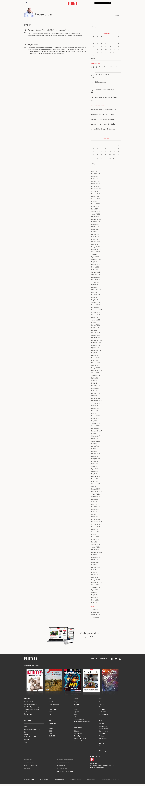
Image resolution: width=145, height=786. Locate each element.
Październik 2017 (96, 431)
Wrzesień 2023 (96, 252)
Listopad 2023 (95, 247)
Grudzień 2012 (95, 577)
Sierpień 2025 (95, 194)
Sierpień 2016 (95, 466)
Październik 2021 (96, 310)
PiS (25, 732)
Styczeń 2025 (95, 211)
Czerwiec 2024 (96, 229)
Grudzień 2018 (95, 396)
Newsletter (94, 658)
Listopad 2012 (95, 580)
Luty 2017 (94, 451)
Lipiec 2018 (95, 408)
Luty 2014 (94, 542)
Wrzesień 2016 (95, 464)
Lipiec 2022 (95, 287)
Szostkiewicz (103, 707)
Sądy (25, 742)
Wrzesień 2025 (95, 191)
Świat (50, 698)
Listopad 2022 (95, 277)
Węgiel (51, 728)
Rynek (50, 720)
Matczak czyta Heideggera (104, 114)
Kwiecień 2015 (95, 507)
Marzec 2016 (95, 479)
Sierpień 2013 (95, 557)
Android (95, 763)
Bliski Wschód (53, 709)
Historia (101, 724)
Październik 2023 (96, 249)
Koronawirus (27, 720)
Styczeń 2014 (95, 544)
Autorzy (101, 743)
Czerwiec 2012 (95, 592)
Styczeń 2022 (95, 302)
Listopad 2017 (95, 428)
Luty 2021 (94, 330)
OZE (50, 731)
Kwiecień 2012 (95, 597)
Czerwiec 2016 (95, 471)
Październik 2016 (96, 461)
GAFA (50, 733)
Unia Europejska (54, 704)
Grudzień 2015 (95, 486)
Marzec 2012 (95, 600)
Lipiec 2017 (94, 438)
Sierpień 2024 (95, 224)
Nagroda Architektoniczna (82, 722)
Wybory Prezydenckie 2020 (32, 729)
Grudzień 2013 (95, 547)
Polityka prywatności (63, 762)
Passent (101, 702)
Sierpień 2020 (95, 345)
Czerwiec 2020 (96, 350)
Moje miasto (102, 733)
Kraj (25, 726)
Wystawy (76, 712)
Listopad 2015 (95, 489)
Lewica (26, 734)
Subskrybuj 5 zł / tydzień (103, 3)
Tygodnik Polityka (29, 702)
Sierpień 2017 (95, 436)
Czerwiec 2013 (95, 562)
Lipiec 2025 (95, 196)
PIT (50, 726)
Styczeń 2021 (95, 333)
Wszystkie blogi (103, 714)
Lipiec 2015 (94, 499)
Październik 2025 (96, 189)
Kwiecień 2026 (95, 174)
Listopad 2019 (95, 368)
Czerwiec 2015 (95, 502)
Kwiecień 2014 (95, 537)
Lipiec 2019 (95, 378)
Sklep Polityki (103, 751)
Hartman (101, 704)
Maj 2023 (94, 262)
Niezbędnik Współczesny (31, 709)
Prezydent (27, 739)
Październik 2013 (96, 552)
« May (93, 58)
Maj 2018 (94, 413)
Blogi (100, 698)
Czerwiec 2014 (95, 532)
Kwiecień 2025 (95, 204)
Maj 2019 (94, 383)
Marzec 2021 (95, 327)
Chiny (50, 714)
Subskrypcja (103, 658)
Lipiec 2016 (95, 469)
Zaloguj (117, 3)
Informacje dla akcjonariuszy (65, 771)
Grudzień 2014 (95, 517)
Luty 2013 (94, 572)
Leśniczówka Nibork (59, 779)
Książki (76, 702)
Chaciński (102, 709)
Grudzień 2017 (95, 426)
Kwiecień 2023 (95, 264)
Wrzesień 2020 (96, 343)
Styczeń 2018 (95, 423)
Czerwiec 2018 (95, 411)
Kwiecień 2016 (95, 476)
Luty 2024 (94, 239)
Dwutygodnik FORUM (29, 779)
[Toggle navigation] (26, 3)
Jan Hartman (31, 38)
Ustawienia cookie (62, 768)
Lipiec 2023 (95, 257)
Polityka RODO (61, 765)
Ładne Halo (79, 779)
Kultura (76, 698)
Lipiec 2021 (94, 317)
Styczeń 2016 (95, 484)
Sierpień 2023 (95, 254)
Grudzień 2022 (95, 274)
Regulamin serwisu (62, 756)
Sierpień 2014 (95, 527)
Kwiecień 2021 (95, 325)
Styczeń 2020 (95, 363)
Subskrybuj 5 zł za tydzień (88, 640)
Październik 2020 (96, 340)
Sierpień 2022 (95, 285)
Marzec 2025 (95, 206)
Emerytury (52, 724)
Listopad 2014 (95, 519)
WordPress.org (95, 617)
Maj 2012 (94, 595)
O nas (100, 748)
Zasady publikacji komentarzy (65, 759)
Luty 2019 (94, 391)
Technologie (77, 736)
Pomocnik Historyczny (31, 704)
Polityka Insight (44, 779)
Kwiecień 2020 (96, 355)
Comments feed (96, 615)
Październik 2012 (96, 582)
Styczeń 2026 (95, 181)
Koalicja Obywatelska (30, 737)
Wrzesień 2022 (95, 282)
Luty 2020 (94, 360)
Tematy (101, 746)
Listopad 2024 (95, 216)
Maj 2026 (94, 171)
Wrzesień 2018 (95, 403)
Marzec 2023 (95, 267)
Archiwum (102, 741)
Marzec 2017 (95, 449)
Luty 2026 (94, 179)
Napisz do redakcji (29, 762)
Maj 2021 (94, 322)
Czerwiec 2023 (96, 259)
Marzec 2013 (95, 570)
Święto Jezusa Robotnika (107, 109)
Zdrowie (76, 731)
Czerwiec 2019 (95, 380)
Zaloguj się (94, 610)
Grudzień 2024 (96, 214)
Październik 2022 (96, 280)
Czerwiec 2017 (95, 441)
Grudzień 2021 (95, 305)
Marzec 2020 (95, 358)
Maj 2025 (94, 201)
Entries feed (95, 612)
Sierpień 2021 (95, 315)
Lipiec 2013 (95, 560)
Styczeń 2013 (95, 575)
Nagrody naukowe (79, 741)
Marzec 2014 (95, 539)
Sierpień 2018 (95, 406)
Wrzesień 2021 (95, 312)
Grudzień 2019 (95, 365)
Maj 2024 (94, 232)
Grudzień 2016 (95, 456)
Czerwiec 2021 (95, 320)
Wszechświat (78, 733)
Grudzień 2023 (96, 244)
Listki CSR (52, 736)
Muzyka (76, 704)
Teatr (75, 714)
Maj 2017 (94, 444)
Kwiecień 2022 (95, 295)
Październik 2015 (96, 491)
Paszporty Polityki (79, 719)
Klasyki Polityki (103, 731)
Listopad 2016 (95, 459)
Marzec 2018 (95, 418)
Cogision (74, 779)
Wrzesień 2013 (95, 555)
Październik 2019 (96, 370)
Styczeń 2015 (95, 514)
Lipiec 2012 (94, 590)
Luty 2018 (94, 421)
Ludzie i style (103, 726)
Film (75, 707)
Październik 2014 (96, 522)
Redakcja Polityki (29, 756)
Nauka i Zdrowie (78, 727)
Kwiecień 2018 (95, 416)
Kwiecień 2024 (95, 234)
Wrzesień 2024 (96, 222)
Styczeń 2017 (95, 454)
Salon (25, 712)
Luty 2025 (94, 209)
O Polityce (27, 768)
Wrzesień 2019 (95, 373)
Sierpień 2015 (95, 496)
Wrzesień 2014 (95, 524)
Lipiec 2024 (95, 227)
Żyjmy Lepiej (28, 714)
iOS (91, 763)
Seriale (76, 709)
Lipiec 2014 (94, 529)
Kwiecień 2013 (95, 567)
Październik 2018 (96, 401)
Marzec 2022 (95, 297)
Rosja (50, 712)
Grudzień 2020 (96, 335)
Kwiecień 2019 (95, 385)
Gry (75, 717)
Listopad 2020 (95, 338)
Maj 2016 (94, 474)
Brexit (51, 702)
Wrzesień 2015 (95, 494)
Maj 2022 (94, 292)
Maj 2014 (94, 534)
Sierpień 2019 (95, 375)
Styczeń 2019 (95, 393)
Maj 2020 (94, 353)
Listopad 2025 (95, 186)
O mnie (117, 15)
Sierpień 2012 (95, 587)
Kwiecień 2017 (95, 446)
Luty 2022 (94, 300)
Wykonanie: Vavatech (91, 779)
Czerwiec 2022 (96, 290)
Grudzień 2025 (95, 184)
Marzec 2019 (95, 388)
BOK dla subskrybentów (30, 765)
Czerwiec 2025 (96, 199)
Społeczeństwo (103, 728)
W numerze (27, 698)
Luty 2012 (94, 602)
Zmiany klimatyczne (80, 738)
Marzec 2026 (95, 176)
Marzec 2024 (95, 237)
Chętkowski (102, 712)
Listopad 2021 (95, 307)
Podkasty (101, 736)
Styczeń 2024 (95, 242)
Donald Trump (53, 707)
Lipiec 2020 (95, 348)
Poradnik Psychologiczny (31, 707)
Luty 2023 (94, 269)
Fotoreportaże (103, 738)
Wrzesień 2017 (95, 433)
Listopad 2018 (95, 398)
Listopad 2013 (95, 549)
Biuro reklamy (28, 759)
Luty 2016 (94, 481)
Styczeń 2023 (95, 272)
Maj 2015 (94, 504)
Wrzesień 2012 (95, 585)
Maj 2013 (94, 565)
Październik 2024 (96, 219)
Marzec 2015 (95, 509)
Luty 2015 (94, 512)
